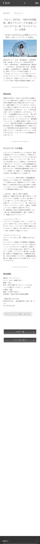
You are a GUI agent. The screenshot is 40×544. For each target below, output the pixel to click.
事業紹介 (6, 541)
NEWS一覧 (20, 331)
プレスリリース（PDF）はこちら (17, 314)
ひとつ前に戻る (20, 340)
